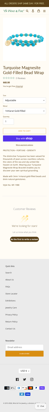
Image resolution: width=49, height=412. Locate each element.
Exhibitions (10, 300)
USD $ (24, 370)
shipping (19, 86)
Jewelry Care (11, 307)
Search (8, 272)
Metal (5, 106)
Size (4, 95)
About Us (9, 279)
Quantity (6, 116)
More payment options (24, 145)
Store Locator (11, 293)
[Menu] (44, 11)
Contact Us (10, 328)
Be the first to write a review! (24, 239)
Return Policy (11, 321)
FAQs (7, 286)
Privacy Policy (11, 314)
